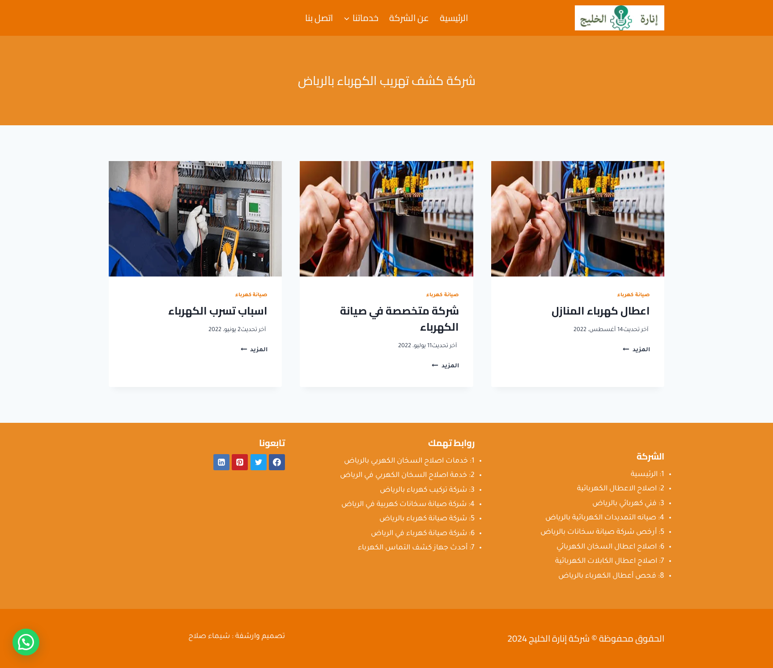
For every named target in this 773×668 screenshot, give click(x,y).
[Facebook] (277, 462)
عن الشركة (409, 17)
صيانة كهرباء (633, 295)
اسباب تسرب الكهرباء (218, 311)
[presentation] (577, 219)
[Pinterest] (240, 462)
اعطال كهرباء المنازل (601, 311)
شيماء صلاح (209, 637)
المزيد (636, 350)
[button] (26, 642)
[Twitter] (259, 462)
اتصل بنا (319, 17)
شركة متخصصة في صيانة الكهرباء (399, 319)
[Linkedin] (221, 462)
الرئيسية (454, 17)
